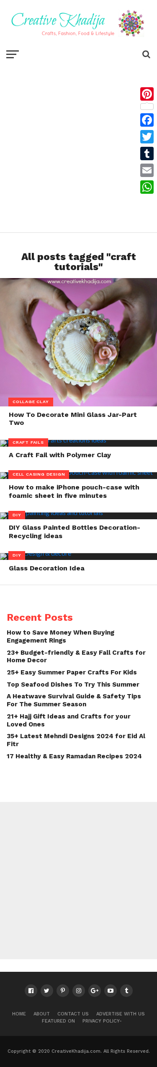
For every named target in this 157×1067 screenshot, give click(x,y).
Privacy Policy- (102, 1021)
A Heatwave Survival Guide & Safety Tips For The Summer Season (74, 700)
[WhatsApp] (147, 187)
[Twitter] (147, 136)
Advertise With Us (120, 1014)
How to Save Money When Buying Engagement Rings (60, 636)
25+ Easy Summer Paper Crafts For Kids (72, 672)
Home (19, 1014)
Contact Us (73, 1014)
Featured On (58, 1021)
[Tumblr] (147, 153)
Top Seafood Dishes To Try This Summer (73, 684)
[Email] (147, 170)
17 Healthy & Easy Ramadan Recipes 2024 (74, 756)
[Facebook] (147, 120)
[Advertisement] (78, 145)
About (41, 1014)
